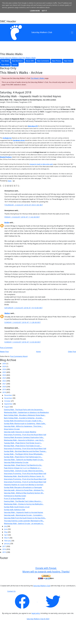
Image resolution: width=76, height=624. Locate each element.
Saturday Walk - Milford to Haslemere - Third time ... (23, 426)
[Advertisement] (38, 14)
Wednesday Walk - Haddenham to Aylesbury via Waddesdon (26, 412)
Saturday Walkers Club (41, 32)
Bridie (6, 222)
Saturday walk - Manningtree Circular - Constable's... (23, 515)
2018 (4, 392)
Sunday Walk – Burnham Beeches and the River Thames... (25, 451)
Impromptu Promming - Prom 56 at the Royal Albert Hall (25, 435)
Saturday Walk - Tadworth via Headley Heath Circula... (24, 460)
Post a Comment (6, 348)
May (6, 532)
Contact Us (11, 591)
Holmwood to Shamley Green (15, 496)
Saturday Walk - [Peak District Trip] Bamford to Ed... (23, 465)
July (5, 526)
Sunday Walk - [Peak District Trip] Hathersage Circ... (23, 457)
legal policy (36, 613)
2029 (4, 366)
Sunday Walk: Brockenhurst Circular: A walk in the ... (23, 421)
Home (2, 58)
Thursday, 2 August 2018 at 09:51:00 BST (23, 205)
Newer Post (4, 351)
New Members (17, 61)
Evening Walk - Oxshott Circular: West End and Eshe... (24, 471)
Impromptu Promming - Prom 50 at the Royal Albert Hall (25, 448)
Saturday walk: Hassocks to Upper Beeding (20, 432)
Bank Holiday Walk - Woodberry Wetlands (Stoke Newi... (25, 415)
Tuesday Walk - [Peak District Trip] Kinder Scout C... (23, 443)
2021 (4, 384)
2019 (4, 389)
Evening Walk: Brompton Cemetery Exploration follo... (24, 437)
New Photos (56, 61)
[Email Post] (13, 181)
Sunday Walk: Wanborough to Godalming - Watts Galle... (25, 423)
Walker (7, 313)
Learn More (35, 11)
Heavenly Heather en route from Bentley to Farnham (23, 485)
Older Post (72, 351)
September (8, 404)
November (8, 398)
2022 (4, 381)
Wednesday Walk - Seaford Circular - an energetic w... (24, 523)
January (7, 543)
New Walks (5, 64)
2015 (4, 552)
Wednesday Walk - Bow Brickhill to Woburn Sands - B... (24, 476)
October (7, 401)
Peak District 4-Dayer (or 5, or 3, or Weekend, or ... (22, 468)
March (7, 538)
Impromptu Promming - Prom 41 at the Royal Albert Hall (25, 482)
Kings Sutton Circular (12, 429)
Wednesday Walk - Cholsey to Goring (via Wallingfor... (24, 504)
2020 (4, 387)
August (7, 407)
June (6, 529)
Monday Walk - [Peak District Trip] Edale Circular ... (22, 446)
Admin (14, 64)
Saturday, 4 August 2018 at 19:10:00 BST (23, 308)
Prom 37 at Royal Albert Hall (14, 498)
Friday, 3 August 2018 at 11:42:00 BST (22, 217)
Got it (44, 11)
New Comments (43, 61)
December (8, 395)
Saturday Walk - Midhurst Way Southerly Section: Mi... (24, 493)
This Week (5, 61)
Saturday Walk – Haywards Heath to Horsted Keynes (23, 512)
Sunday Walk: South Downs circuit (16, 507)
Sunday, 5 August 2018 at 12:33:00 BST (22, 342)
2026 (4, 369)
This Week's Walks (29, 58)
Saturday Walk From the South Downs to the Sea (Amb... (25, 518)
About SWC (30, 61)
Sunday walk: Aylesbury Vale (14, 510)
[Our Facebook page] (22, 601)
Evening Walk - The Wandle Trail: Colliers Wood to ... (23, 501)
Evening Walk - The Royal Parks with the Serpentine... (23, 410)
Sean (10, 181)
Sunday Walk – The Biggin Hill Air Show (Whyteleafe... (23, 454)
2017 (4, 546)
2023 (4, 378)
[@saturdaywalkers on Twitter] (53, 601)
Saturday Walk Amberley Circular (16, 462)
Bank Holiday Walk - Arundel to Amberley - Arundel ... (23, 418)
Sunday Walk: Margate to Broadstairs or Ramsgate (23, 487)
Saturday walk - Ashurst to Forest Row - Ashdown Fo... (24, 490)
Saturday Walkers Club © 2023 (38, 619)
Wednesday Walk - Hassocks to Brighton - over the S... (24, 440)
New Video (68, 61)
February (7, 541)
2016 (4, 549)
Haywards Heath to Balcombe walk (41, 164)
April (6, 535)
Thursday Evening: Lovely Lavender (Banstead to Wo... (24, 521)
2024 (4, 375)
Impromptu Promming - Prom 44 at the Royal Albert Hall (25, 473)
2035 (4, 363)
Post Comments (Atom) (19, 356)
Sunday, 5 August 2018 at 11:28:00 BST (22, 322)
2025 (4, 372)
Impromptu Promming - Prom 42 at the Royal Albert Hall (25, 479)
